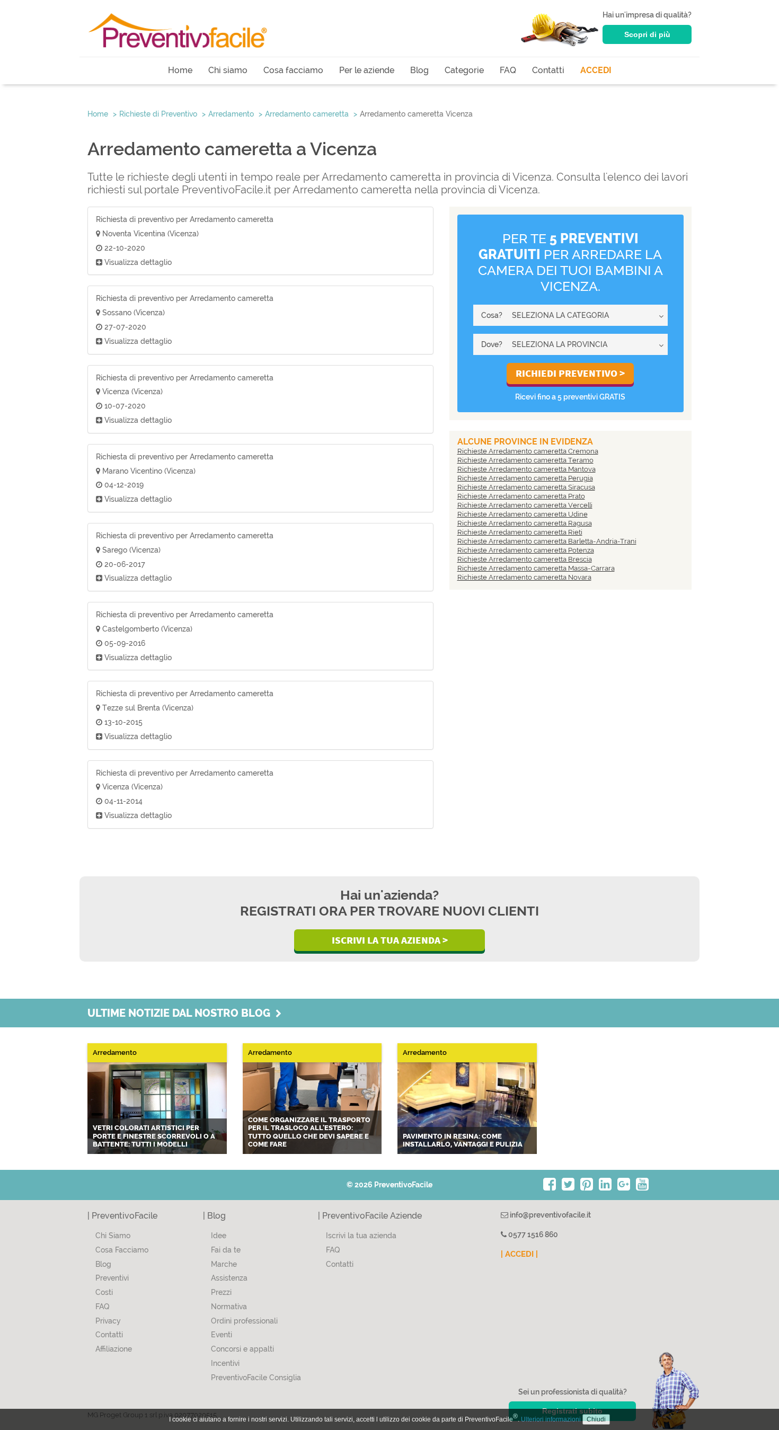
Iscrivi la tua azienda (361, 1235)
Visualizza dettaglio (137, 262)
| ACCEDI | (519, 1254)
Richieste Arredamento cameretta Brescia (524, 559)
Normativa (229, 1306)
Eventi (221, 1334)
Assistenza (229, 1278)
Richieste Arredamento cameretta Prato (521, 496)
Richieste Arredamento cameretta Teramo (525, 460)
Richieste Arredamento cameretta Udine (522, 514)
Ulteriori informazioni (551, 1419)
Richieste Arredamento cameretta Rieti (519, 532)
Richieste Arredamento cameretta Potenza (525, 550)
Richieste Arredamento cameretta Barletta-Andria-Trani (546, 541)
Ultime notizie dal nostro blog (181, 1013)
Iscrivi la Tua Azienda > (390, 940)
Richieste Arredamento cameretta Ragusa (524, 523)
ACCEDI (596, 70)
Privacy (108, 1321)
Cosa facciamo (293, 70)
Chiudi (596, 1419)
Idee (218, 1235)
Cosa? (491, 315)
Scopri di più (647, 34)
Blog (419, 70)
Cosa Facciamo (121, 1250)
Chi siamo (227, 70)
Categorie (464, 70)
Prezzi (221, 1292)
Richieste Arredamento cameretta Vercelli (524, 505)
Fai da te (226, 1250)
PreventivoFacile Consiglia (256, 1377)
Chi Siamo (112, 1235)
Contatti (548, 70)
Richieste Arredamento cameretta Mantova (526, 469)
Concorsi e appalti (242, 1349)
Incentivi (225, 1363)
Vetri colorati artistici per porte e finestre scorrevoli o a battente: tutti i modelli (154, 1136)
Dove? (491, 344)
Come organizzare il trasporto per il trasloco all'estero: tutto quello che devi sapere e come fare (309, 1132)
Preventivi (112, 1278)
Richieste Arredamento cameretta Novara (524, 577)
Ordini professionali (244, 1321)
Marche (224, 1264)
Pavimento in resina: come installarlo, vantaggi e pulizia (463, 1140)
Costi (104, 1292)
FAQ (508, 70)
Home (180, 70)
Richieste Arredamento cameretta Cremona (527, 451)
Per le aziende (366, 70)
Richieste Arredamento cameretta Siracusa (526, 487)
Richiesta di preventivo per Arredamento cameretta (184, 219)
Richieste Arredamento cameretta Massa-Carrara (536, 568)
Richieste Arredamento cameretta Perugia (525, 478)
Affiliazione (113, 1349)
